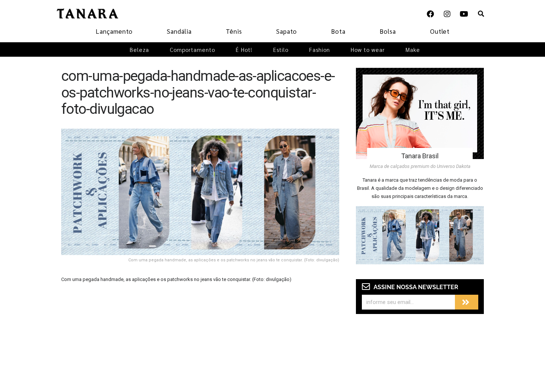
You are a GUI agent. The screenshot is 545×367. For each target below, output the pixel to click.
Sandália (179, 31)
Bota (338, 31)
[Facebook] (430, 14)
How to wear (368, 49)
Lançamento (114, 31)
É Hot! (244, 49)
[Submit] (466, 302)
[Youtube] (463, 14)
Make (413, 49)
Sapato (286, 31)
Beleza (139, 49)
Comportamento (192, 49)
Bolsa (388, 31)
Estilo (280, 49)
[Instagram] (447, 14)
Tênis (234, 31)
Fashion (319, 49)
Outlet (440, 31)
